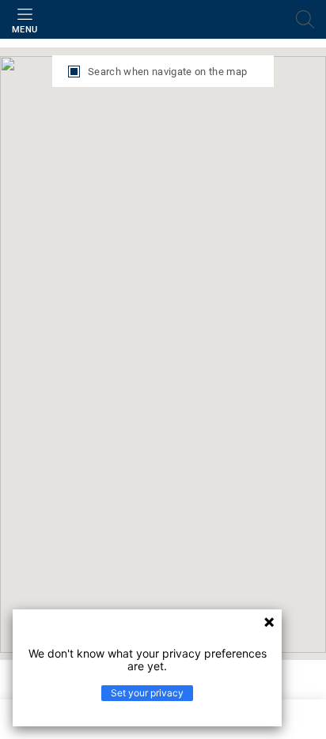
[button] (36, 330)
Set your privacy (147, 693)
